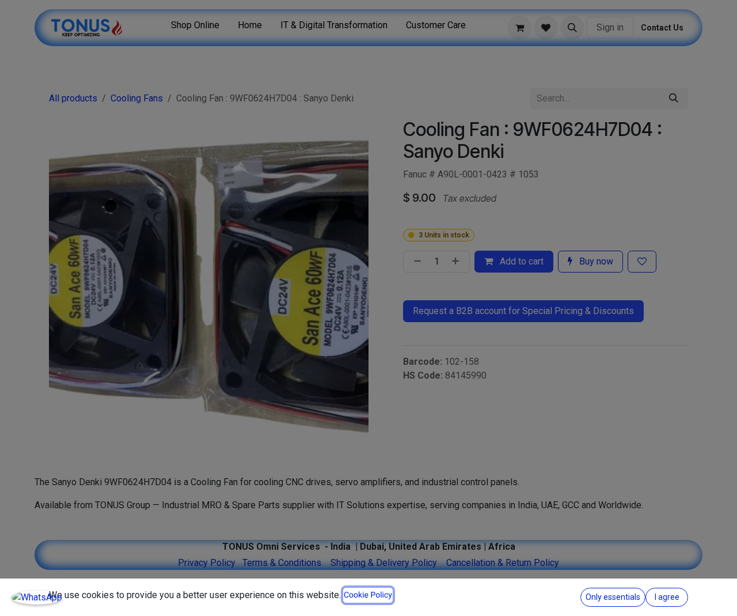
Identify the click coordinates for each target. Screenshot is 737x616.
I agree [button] (667, 597)
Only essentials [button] (613, 597)
